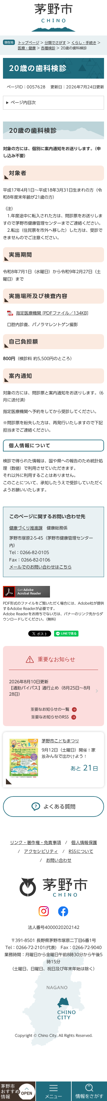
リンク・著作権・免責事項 (35, 843)
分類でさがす (55, 42)
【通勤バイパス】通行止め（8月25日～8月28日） (49, 691)
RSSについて (81, 851)
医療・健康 (27, 48)
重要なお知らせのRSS (50, 717)
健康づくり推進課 (26, 528)
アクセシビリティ (41, 851)
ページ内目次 (23, 103)
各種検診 (48, 48)
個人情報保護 (84, 843)
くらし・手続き (83, 42)
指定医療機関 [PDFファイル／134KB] (52, 313)
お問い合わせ (59, 860)
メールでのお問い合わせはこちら (40, 567)
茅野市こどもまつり (60, 741)
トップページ (28, 42)
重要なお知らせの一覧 (50, 709)
